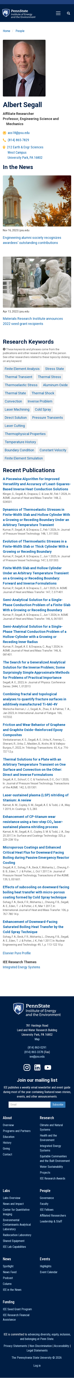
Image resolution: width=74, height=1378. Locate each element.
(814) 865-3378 (33, 1052)
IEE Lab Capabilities (14, 1247)
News (7, 1259)
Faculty (44, 1204)
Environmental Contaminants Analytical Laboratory (17, 1224)
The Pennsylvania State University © (37, 1357)
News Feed (10, 1272)
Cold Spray (43, 409)
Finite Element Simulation (24, 458)
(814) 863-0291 (37, 1047)
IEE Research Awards (52, 1178)
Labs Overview (11, 1198)
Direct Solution (16, 418)
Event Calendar (48, 1272)
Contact (7, 1154)
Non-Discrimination (40, 1346)
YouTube (48, 1067)
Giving (6, 1148)
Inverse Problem (40, 401)
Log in (37, 1365)
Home (6, 31)
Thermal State (15, 393)
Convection (13, 401)
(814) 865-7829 (18, 140)
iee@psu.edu (37, 1056)
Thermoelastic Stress (21, 385)
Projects (45, 1172)
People (20, 31)
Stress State (54, 369)
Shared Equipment (13, 1241)
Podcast (8, 1278)
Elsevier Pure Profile (17, 953)
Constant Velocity (53, 450)
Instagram (27, 1067)
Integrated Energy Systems (21, 967)
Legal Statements (37, 1350)
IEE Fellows (47, 1209)
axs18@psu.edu (19, 133)
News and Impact (13, 1204)
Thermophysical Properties (25, 434)
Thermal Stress (49, 377)
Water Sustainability (51, 1167)
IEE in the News (12, 1290)
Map (37, 1039)
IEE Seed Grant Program (17, 1309)
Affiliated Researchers (53, 1215)
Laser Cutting (15, 426)
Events (45, 1259)
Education (8, 1137)
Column (7, 1284)
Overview (8, 1125)
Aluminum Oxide (55, 385)
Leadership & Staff (51, 1221)
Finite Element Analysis (22, 369)
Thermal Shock (42, 393)
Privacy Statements (15, 1346)
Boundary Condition (19, 450)
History (7, 1142)
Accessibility (61, 1346)
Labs (6, 1190)
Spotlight (8, 1266)
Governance (47, 1198)
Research (47, 1118)
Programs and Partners (17, 1131)
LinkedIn (37, 1067)
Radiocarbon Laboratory (17, 1235)
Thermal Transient (18, 377)
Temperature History (20, 442)
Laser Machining (17, 409)
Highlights (45, 1266)
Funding (8, 1302)
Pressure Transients (47, 418)
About (7, 1118)
